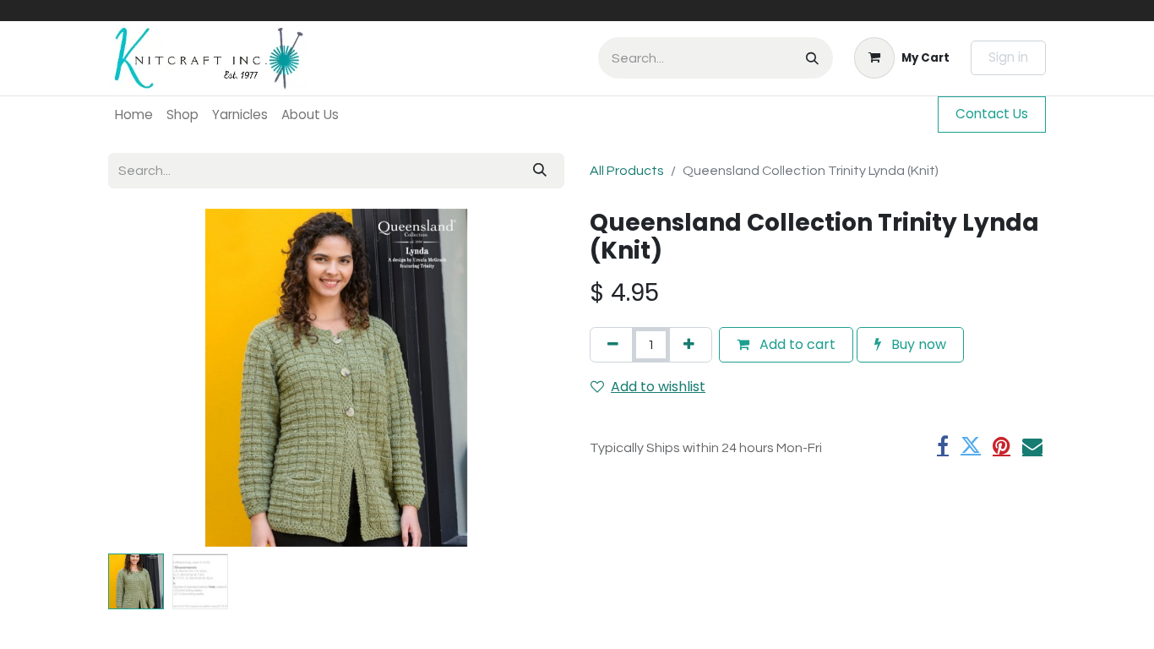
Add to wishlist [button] (658, 386)
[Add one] (689, 345)
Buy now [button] (917, 344)
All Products (627, 170)
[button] (142, 378)
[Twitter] (971, 445)
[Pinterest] (1001, 445)
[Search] (812, 58)
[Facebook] (943, 445)
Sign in (1008, 57)
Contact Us (991, 114)
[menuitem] (134, 114)
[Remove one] (613, 345)
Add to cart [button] (796, 344)
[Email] (1032, 445)
